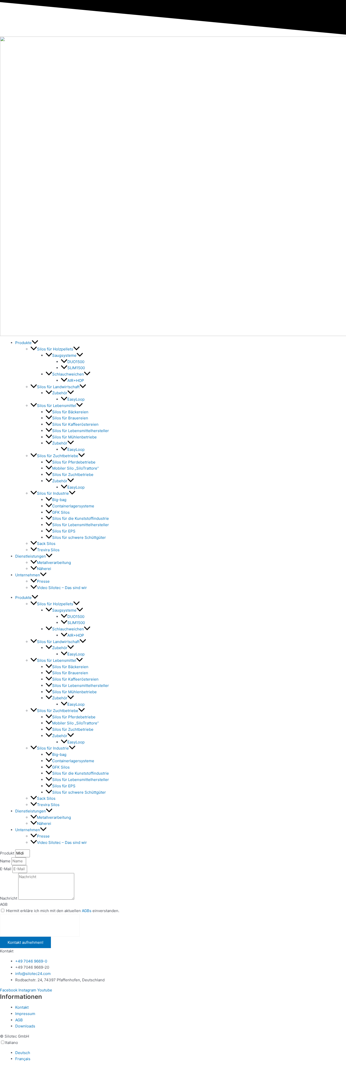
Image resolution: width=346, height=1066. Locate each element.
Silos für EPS (63, 531)
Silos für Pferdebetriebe (73, 462)
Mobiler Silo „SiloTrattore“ (75, 468)
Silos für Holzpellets (55, 349)
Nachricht (9, 898)
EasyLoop (76, 399)
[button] (35, 342)
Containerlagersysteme (73, 506)
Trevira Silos (48, 549)
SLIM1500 (76, 367)
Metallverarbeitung (54, 562)
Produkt (7, 853)
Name (5, 861)
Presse (43, 581)
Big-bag (59, 499)
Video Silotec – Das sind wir (62, 587)
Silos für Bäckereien (70, 412)
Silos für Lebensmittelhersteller (80, 430)
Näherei (44, 568)
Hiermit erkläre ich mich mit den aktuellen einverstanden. (62, 910)
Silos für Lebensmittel (56, 405)
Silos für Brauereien (70, 418)
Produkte (23, 342)
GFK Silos (61, 512)
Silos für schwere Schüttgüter (79, 537)
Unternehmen (27, 575)
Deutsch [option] (22, 1052)
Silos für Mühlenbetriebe (74, 437)
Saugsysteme (64, 355)
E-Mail (6, 868)
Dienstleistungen (30, 556)
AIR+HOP (75, 380)
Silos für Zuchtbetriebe (57, 455)
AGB (4, 904)
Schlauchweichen (68, 374)
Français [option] (22, 1058)
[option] (180, 1053)
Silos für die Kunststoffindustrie (80, 518)
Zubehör (59, 392)
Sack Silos (46, 543)
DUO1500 (75, 361)
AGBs (86, 910)
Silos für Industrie (53, 493)
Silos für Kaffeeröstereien (75, 424)
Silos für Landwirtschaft (58, 386)
